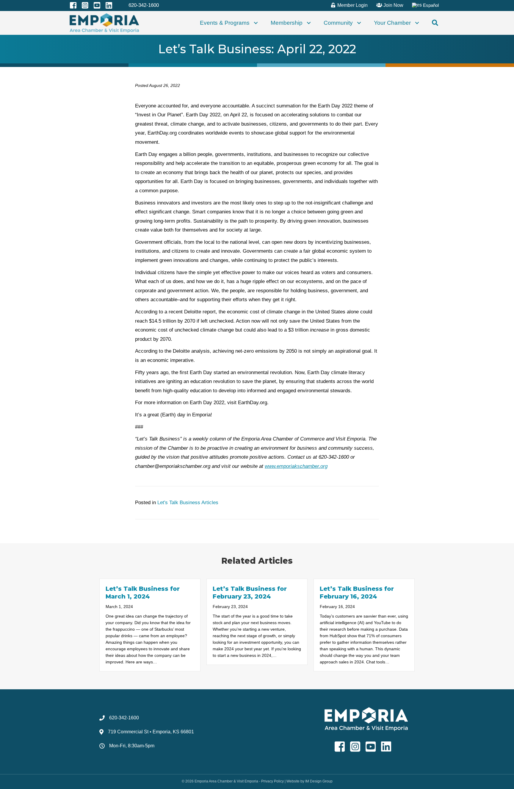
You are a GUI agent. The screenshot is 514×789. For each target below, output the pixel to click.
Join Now (392, 5)
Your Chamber (392, 23)
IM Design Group (319, 781)
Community (338, 23)
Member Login (352, 5)
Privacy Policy (272, 781)
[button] (256, 23)
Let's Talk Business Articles (187, 502)
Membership (287, 23)
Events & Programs (225, 23)
